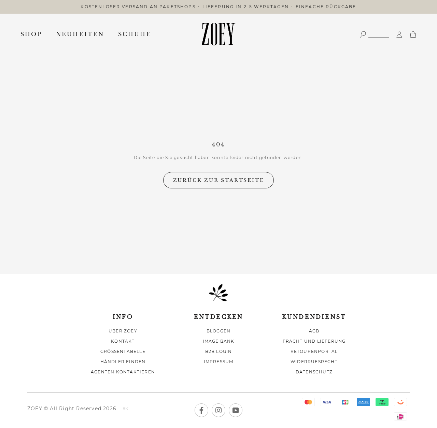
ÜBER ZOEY (123, 330)
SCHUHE (135, 34)
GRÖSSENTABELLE (122, 351)
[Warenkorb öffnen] (413, 34)
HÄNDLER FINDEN (123, 361)
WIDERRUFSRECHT (314, 361)
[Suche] (374, 34)
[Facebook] (201, 410)
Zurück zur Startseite (218, 180)
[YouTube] (235, 410)
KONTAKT (123, 341)
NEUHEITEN (80, 34)
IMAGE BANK (219, 341)
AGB (314, 330)
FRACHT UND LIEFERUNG (314, 341)
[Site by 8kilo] (125, 409)
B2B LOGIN (218, 351)
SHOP (31, 34)
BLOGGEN (218, 330)
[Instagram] (218, 410)
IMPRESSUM (219, 361)
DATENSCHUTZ (314, 371)
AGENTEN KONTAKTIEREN (123, 371)
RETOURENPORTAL (314, 351)
